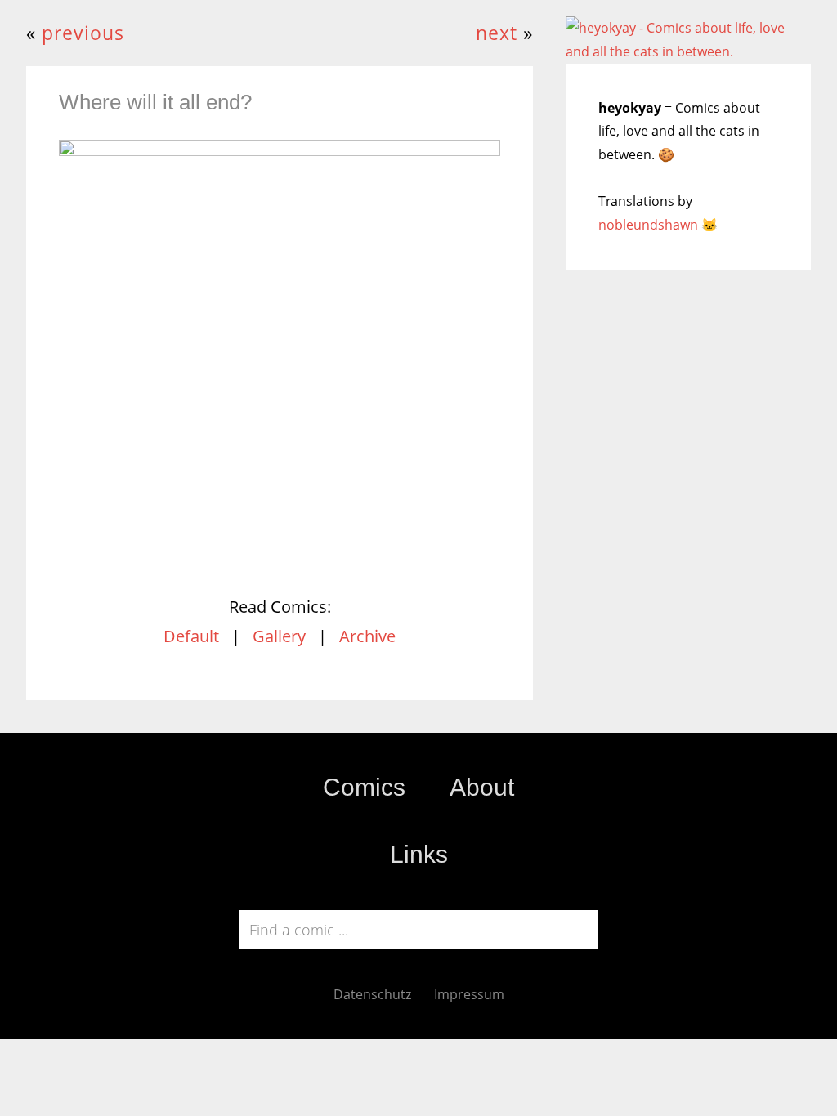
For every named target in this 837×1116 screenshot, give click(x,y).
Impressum (469, 994)
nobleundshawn (648, 225)
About (482, 787)
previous (83, 33)
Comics (364, 787)
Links (419, 854)
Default (191, 636)
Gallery (279, 636)
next (496, 33)
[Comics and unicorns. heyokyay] (688, 51)
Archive (367, 636)
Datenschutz (372, 994)
